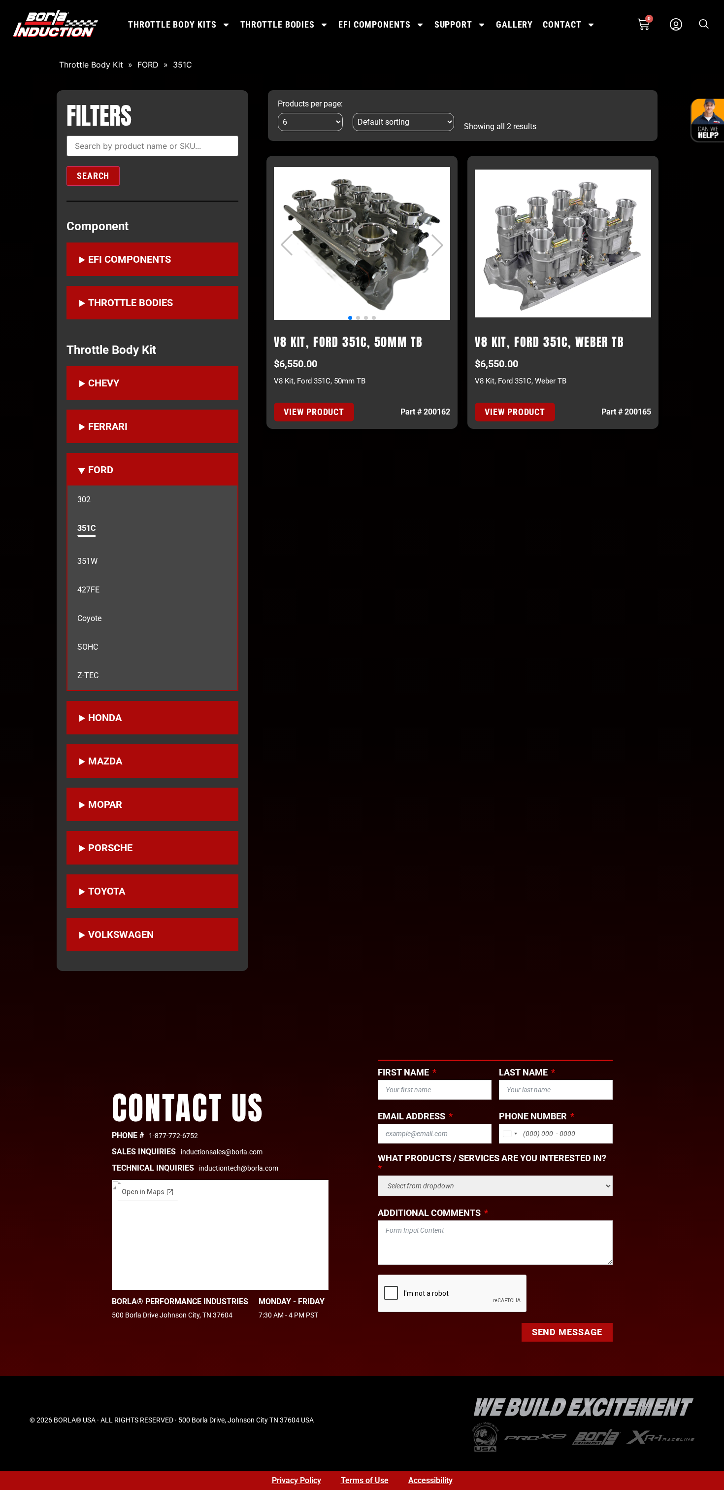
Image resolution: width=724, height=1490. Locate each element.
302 (84, 499)
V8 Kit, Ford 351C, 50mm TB (348, 342)
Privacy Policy (296, 1480)
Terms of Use (365, 1480)
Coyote (89, 618)
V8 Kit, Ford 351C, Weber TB (549, 342)
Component (97, 226)
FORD (148, 64)
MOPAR (105, 804)
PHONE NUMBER (533, 1116)
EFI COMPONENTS (374, 24)
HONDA (105, 718)
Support (453, 24)
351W (87, 561)
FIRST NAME (403, 1072)
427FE (88, 590)
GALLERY (514, 24)
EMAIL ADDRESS (411, 1116)
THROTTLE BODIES (277, 24)
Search (93, 176)
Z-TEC (88, 675)
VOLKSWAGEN (121, 934)
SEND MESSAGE (567, 1332)
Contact (562, 24)
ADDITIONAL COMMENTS (429, 1213)
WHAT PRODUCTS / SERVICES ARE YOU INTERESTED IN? (492, 1158)
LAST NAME (523, 1072)
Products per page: (310, 104)
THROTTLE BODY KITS (172, 24)
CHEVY (103, 383)
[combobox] (509, 1133)
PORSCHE (110, 848)
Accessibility (430, 1480)
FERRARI (108, 426)
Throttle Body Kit (91, 64)
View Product (314, 412)
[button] (704, 25)
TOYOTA (106, 891)
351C (182, 64)
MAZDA (105, 761)
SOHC (87, 647)
